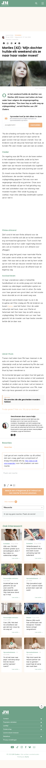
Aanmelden (35, 125)
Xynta (27, 757)
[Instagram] (12, 435)
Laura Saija (9, 35)
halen (10, 306)
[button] (39, 719)
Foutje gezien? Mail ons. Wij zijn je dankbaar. (20, 409)
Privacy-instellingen (10, 740)
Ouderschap (7, 729)
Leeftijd (5, 726)
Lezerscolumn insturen (11, 733)
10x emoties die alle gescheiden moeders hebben (22, 401)
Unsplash (42, 88)
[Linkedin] (14, 435)
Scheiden (18, 35)
